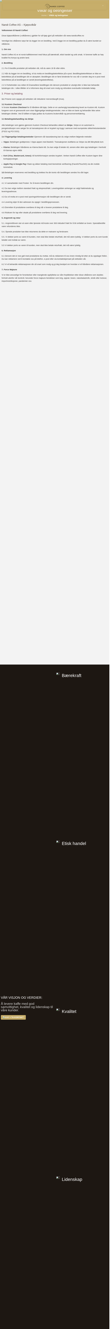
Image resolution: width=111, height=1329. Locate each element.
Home (44, 15)
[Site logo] (54, 6)
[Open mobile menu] (7, 6)
